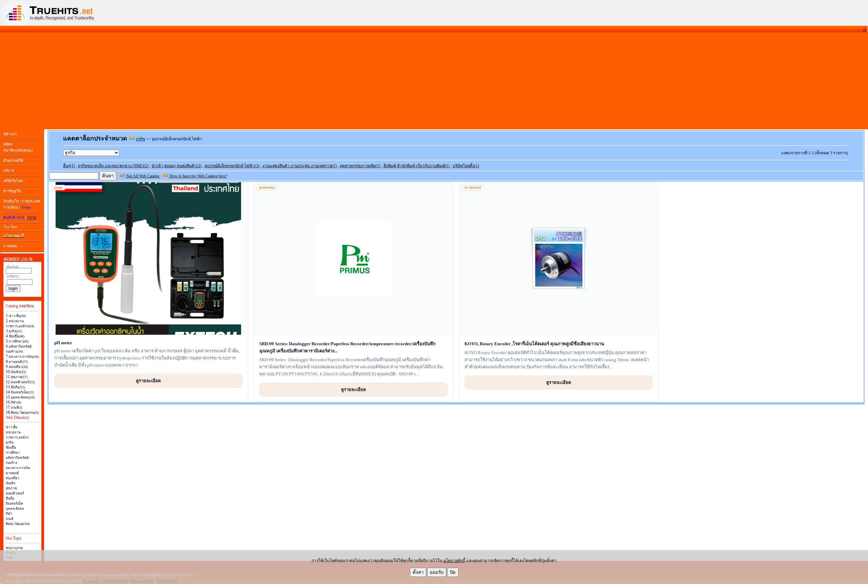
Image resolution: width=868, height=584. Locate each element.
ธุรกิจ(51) (15, 331)
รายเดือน (10, 207)
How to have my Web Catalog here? (198, 176)
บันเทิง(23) (18, 372)
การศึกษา (13, 452)
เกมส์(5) (16, 407)
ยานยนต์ (12, 473)
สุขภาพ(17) (19, 377)
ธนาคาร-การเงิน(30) (24, 356)
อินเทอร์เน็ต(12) (22, 392)
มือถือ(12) (18, 387)
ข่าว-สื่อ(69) (17, 316)
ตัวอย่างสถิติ (13, 160)
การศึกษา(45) (18, 341)
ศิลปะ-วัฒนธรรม (18, 524)
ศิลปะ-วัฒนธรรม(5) (25, 412)
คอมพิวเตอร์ (15, 493)
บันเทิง (10, 483)
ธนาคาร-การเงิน (18, 468)
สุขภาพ (11, 488)
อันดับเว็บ (11, 201)
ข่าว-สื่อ (11, 427)
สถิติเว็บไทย (13, 181)
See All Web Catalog (142, 176)
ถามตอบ (10, 246)
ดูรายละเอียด (148, 380)
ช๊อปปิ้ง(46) (16, 336)
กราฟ (31, 217)
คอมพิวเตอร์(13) (23, 382)
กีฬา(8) (16, 402)
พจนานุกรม (14, 548)
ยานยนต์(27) (18, 362)
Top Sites (10, 227)
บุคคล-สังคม (15, 508)
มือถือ (10, 498)
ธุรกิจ (10, 442)
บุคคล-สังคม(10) (23, 397)
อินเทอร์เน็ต (14, 503)
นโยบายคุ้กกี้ (454, 560)
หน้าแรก (10, 134)
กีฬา (9, 513)
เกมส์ (9, 519)
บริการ (8, 171)
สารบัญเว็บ (12, 191)
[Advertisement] (434, 80)
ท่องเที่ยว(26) (18, 367)
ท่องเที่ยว (12, 478)
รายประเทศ (31, 201)
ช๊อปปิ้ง (11, 447)
